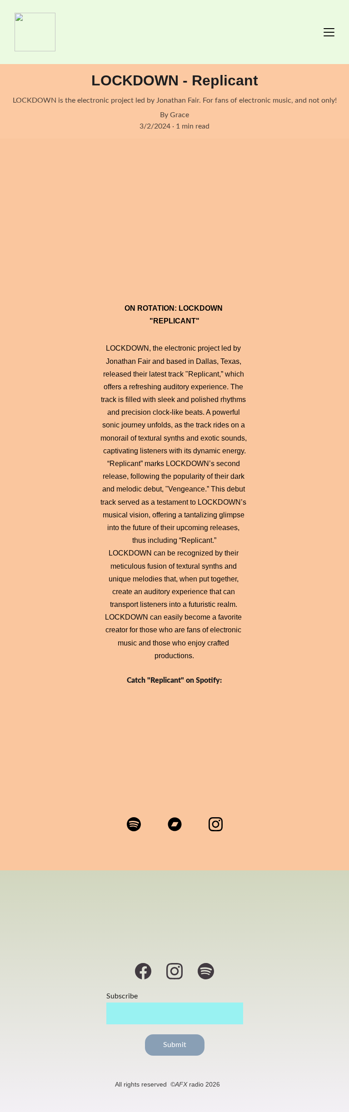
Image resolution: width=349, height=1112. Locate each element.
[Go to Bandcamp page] (179, 824)
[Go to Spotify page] (138, 824)
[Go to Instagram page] (216, 824)
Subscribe (122, 996)
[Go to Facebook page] (147, 971)
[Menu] (329, 32)
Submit (174, 1044)
